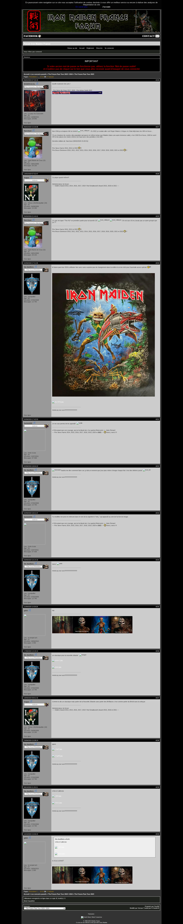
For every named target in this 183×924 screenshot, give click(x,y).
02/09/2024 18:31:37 (31, 513)
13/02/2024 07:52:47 (31, 174)
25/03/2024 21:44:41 (31, 216)
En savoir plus (81, 7)
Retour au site (72, 48)
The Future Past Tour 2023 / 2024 (60, 74)
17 (47, 77)
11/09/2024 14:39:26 (31, 607)
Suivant (51, 77)
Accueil (81, 48)
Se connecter (109, 48)
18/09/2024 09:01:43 (31, 698)
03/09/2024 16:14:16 (31, 560)
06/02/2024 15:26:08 (31, 127)
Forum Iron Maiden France (37, 44)
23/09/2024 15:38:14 (31, 740)
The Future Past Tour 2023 (84, 74)
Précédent (32, 77)
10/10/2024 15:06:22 (31, 834)
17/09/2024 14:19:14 (31, 651)
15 (43, 77)
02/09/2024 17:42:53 (31, 419)
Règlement (90, 48)
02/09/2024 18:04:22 (31, 466)
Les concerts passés (38, 74)
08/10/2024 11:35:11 (31, 787)
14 (41, 77)
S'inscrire (99, 48)
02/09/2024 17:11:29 (31, 263)
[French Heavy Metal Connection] (91, 917)
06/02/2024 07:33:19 (31, 80)
